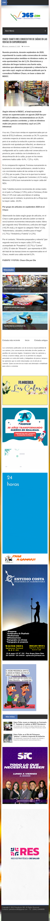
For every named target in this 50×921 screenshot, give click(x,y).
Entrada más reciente (11, 340)
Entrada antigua (41, 340)
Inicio (27, 340)
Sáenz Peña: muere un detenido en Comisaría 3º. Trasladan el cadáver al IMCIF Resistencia (29, 723)
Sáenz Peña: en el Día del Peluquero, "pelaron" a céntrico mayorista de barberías (29, 735)
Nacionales (26, 46)
